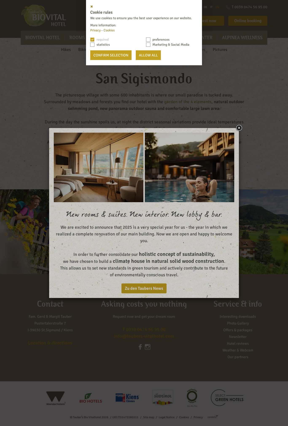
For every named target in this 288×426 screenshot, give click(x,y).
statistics (103, 45)
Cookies (109, 30)
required (103, 39)
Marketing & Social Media (170, 45)
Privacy (95, 30)
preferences (161, 39)
